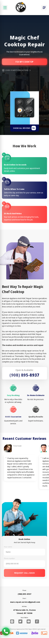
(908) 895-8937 (24, 375)
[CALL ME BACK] (44, 7)
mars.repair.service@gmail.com (25, 602)
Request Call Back (24, 573)
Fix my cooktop (24, 61)
